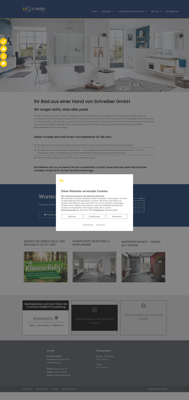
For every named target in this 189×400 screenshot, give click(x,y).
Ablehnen (72, 216)
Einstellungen (94, 216)
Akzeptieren (117, 216)
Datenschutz (88, 224)
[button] (3, 41)
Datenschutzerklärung (70, 210)
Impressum (100, 224)
